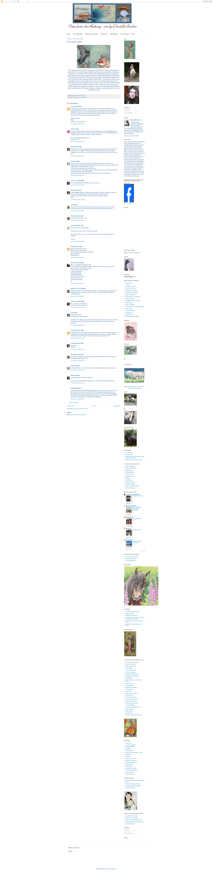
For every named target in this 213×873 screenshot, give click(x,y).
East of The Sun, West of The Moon (133, 680)
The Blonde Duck (76, 216)
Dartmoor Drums (130, 289)
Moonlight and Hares (131, 699)
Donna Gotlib (74, 106)
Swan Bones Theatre (131, 703)
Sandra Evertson (75, 343)
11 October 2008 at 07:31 (77, 175)
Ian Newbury (129, 689)
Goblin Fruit (128, 454)
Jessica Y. (73, 129)
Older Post (117, 406)
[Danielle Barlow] (129, 202)
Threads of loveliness (131, 770)
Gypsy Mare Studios (131, 687)
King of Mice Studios (131, 693)
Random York (75, 146)
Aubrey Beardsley (130, 468)
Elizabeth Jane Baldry (131, 292)
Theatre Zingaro (130, 488)
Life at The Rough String (132, 784)
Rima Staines (74, 190)
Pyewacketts (129, 764)
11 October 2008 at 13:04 (77, 185)
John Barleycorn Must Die (132, 296)
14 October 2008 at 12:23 (77, 241)
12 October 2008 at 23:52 (77, 210)
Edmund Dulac (129, 472)
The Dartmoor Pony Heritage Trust (134, 621)
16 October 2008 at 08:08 (78, 370)
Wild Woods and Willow (132, 316)
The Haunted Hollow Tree (132, 707)
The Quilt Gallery (78, 34)
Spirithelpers (129, 540)
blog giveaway (75, 97)
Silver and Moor (130, 304)
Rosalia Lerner (75, 246)
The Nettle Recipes (130, 560)
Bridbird (127, 748)
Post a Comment (74, 402)
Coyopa (127, 285)
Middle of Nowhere (131, 506)
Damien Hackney (130, 287)
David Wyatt (128, 470)
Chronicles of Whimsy (131, 674)
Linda (72, 204)
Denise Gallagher (76, 225)
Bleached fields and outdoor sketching (137, 509)
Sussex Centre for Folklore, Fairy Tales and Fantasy (134, 457)
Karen (72, 312)
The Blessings (114, 34)
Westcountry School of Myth (133, 460)
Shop (132, 34)
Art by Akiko (129, 668)
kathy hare (74, 365)
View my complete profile (131, 136)
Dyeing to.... (129, 528)
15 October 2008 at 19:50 (78, 360)
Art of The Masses (130, 670)
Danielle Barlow (136, 120)
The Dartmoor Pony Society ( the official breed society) (134, 618)
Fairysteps (128, 754)
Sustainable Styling (131, 768)
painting (84, 97)
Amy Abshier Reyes (131, 666)
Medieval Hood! (137, 530)
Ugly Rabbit (128, 711)
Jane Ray (127, 478)
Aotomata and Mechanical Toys (134, 822)
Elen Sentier (129, 452)
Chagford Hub (129, 613)
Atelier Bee (128, 283)
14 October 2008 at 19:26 (78, 338)
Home (69, 34)
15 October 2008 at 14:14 (77, 349)
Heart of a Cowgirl (76, 180)
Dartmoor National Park (132, 611)
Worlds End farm (130, 788)
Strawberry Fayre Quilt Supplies (134, 306)
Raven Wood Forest (131, 701)
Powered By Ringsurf (134, 388)
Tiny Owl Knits (129, 772)
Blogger (114, 869)
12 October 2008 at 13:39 (77, 199)
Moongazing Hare (130, 697)
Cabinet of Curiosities (131, 818)
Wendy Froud (129, 314)
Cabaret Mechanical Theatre (133, 820)
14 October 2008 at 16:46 (77, 325)
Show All (143, 550)
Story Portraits (124, 34)
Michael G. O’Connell (77, 288)
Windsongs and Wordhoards (133, 715)
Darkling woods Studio (132, 676)
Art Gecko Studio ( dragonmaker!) (130, 745)
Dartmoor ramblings (131, 290)
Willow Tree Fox (130, 774)
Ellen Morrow (129, 683)
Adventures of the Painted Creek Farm (134, 781)
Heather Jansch (129, 476)
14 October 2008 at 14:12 (77, 307)
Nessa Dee (74, 375)
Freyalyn (128, 756)
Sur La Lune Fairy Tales (132, 486)
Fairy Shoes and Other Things (134, 752)
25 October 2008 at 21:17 (77, 399)
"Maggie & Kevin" (76, 330)
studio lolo (74, 161)
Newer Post (70, 406)
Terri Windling (129, 310)
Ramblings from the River (132, 300)
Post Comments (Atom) (81, 408)
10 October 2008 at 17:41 (77, 141)
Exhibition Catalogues (91, 34)
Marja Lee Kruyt (130, 298)
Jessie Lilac (128, 691)
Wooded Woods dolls (131, 816)
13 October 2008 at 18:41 (77, 220)
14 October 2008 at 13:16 (77, 257)
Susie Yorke (128, 308)
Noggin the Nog (130, 482)
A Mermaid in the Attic (131, 662)
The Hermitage (129, 709)
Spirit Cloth (128, 766)
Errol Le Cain (129, 474)
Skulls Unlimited (130, 824)
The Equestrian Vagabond (132, 786)
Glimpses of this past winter (137, 542)
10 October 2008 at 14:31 (77, 124)
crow (80, 97)
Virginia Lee (128, 312)
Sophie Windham (130, 484)
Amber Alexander (130, 664)
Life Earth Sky (129, 695)
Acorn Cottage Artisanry (133, 494)
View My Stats (128, 364)
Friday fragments (138, 496)
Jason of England (130, 294)
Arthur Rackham (130, 466)
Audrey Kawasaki (130, 672)
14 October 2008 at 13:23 (77, 296)
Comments (129, 113)
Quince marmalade (131, 558)
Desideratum (129, 517)
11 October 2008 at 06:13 (77, 156)
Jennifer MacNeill (76, 262)
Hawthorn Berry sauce (132, 556)
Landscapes (103, 34)
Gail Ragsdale (129, 685)
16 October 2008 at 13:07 (77, 383)
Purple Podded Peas (131, 762)
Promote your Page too (128, 203)
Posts (127, 110)
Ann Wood (128, 743)
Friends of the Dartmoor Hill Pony (133, 624)
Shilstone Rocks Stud (131, 615)
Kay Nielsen (128, 480)
